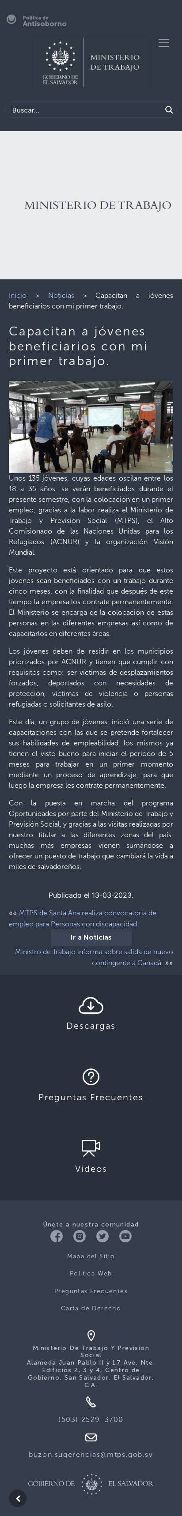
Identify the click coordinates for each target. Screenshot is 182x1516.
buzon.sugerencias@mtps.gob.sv (91, 1454)
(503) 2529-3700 (91, 1419)
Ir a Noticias (91, 937)
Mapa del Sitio (91, 1256)
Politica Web (91, 1273)
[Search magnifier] (169, 109)
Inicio (18, 295)
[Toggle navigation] (164, 42)
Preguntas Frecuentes (91, 1291)
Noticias (61, 295)
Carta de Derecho (91, 1308)
